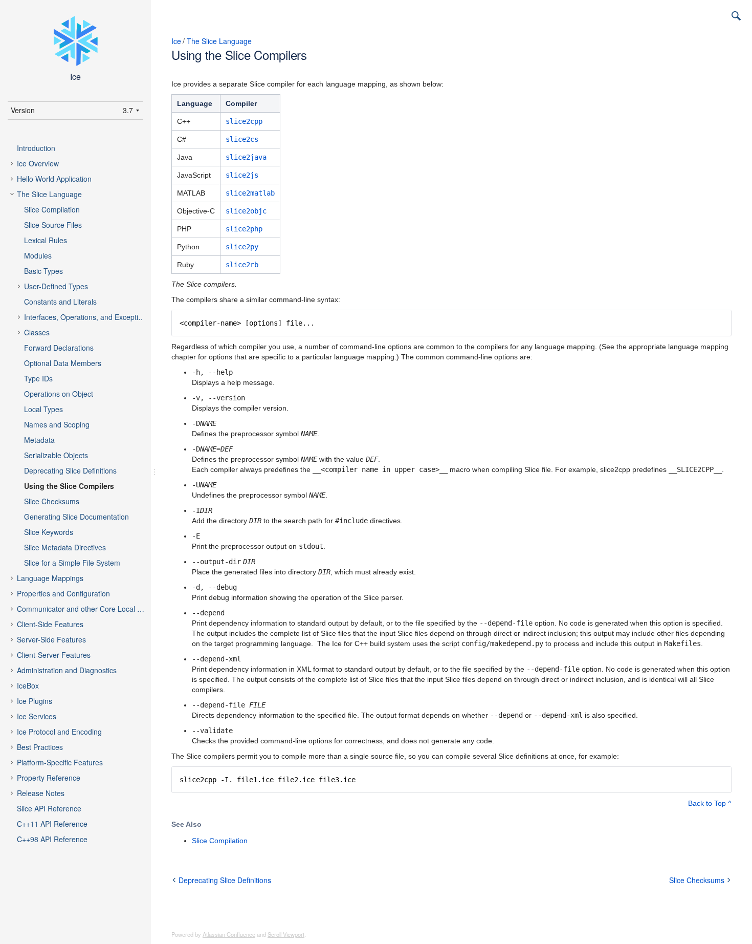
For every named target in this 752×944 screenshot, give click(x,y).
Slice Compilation (52, 209)
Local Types (43, 409)
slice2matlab (250, 193)
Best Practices (40, 747)
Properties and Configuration (63, 593)
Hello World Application (54, 179)
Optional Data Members (62, 363)
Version (23, 110)
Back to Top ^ (710, 803)
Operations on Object (58, 394)
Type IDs (38, 378)
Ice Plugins (34, 701)
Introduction (36, 148)
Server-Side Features (51, 639)
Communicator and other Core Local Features (89, 609)
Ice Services (36, 716)
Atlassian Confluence (229, 934)
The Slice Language (49, 194)
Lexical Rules (45, 240)
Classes (37, 332)
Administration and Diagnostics (67, 670)
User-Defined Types (56, 286)
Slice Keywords (48, 532)
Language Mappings (50, 578)
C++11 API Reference (52, 824)
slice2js (242, 175)
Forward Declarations (59, 347)
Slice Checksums (51, 501)
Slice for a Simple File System (72, 562)
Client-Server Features (54, 655)
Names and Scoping (57, 424)
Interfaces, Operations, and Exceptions (87, 317)
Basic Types (43, 271)
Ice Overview (38, 163)
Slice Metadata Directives (65, 547)
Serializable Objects (56, 455)
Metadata (39, 440)
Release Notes (40, 793)
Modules (38, 255)
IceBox (28, 685)
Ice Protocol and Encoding (59, 731)
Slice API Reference (49, 808)
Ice (176, 41)
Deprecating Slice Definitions (70, 470)
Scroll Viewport (286, 934)
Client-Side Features (50, 624)
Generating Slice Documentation (76, 516)
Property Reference (48, 778)
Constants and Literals (60, 301)
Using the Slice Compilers (69, 486)
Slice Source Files (53, 225)
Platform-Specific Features (60, 762)
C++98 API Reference (52, 839)
